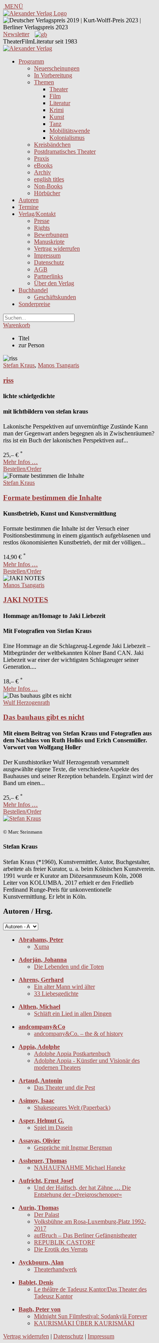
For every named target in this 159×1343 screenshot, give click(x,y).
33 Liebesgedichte (56, 993)
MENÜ (13, 6)
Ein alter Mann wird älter (64, 986)
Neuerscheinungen (57, 68)
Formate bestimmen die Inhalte (52, 498)
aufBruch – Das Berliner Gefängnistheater (85, 1235)
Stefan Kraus (19, 365)
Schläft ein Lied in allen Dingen (73, 1013)
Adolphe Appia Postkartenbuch (72, 1053)
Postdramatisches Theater (65, 151)
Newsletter (16, 34)
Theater (58, 89)
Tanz (55, 124)
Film (55, 96)
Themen (44, 82)
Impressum (47, 255)
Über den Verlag (54, 283)
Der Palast (46, 1214)
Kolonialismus (67, 137)
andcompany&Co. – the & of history (78, 1033)
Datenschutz (49, 262)
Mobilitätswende (69, 130)
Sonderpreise (34, 304)
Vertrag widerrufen (57, 248)
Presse (41, 221)
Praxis (41, 158)
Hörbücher (47, 193)
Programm (31, 61)
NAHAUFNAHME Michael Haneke (79, 1167)
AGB (40, 269)
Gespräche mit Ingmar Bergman (73, 1147)
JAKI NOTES (25, 600)
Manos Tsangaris (58, 365)
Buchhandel (33, 290)
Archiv (42, 172)
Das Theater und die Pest (64, 1087)
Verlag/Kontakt (37, 214)
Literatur (59, 103)
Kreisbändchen (52, 144)
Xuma (41, 946)
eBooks (43, 165)
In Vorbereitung (53, 75)
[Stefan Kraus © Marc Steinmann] (22, 818)
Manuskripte (49, 241)
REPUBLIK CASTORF (64, 1242)
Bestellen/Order (22, 469)
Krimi (56, 110)
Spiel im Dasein (53, 1127)
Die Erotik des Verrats (61, 1249)
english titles (49, 179)
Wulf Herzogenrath (26, 702)
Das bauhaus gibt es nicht (43, 717)
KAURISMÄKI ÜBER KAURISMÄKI (84, 1323)
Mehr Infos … (20, 462)
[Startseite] (27, 48)
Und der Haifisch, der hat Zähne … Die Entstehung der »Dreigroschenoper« (82, 1191)
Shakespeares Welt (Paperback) (72, 1107)
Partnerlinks (48, 276)
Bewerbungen (51, 234)
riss (8, 380)
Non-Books (48, 186)
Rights (42, 227)
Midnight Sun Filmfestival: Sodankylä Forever (90, 1316)
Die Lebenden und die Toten (69, 966)
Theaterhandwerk (55, 1269)
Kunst (56, 117)
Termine (29, 207)
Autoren (29, 200)
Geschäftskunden (55, 297)
